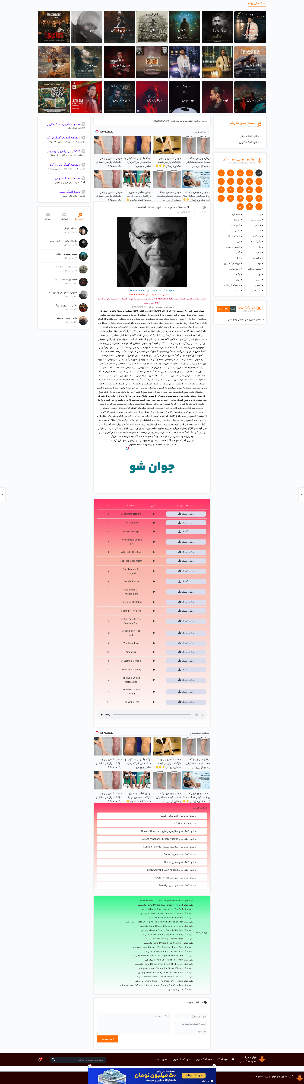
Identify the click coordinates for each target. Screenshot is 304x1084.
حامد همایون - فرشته (67, 318)
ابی (238, 242)
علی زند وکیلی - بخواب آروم (63, 241)
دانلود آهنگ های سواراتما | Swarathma (175, 878)
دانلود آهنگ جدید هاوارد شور (131, 985)
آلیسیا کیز (256, 291)
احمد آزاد (236, 214)
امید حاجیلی (255, 220)
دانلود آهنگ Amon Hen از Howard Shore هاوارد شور (170, 917)
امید (259, 231)
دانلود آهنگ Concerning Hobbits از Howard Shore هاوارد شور (166, 926)
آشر (238, 252)
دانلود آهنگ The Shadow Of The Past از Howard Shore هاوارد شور (164, 976)
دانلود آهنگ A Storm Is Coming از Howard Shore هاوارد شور (167, 913)
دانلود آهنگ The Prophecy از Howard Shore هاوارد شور (169, 960)
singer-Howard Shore (174, 900)
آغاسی (258, 285)
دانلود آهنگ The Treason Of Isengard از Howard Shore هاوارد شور (164, 981)
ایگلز (238, 274)
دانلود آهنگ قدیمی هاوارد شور (181, 989)
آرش (238, 258)
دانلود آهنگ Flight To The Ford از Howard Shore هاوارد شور (167, 930)
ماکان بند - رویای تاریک (66, 305)
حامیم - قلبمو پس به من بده (63, 292)
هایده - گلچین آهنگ (185, 823)
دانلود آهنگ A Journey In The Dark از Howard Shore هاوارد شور (165, 905)
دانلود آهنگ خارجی (249, 142)
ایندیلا (258, 252)
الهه (259, 263)
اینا (260, 214)
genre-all (189, 900)
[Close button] (214, 1066)
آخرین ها (79, 219)
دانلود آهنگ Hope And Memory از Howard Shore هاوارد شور (167, 934)
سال (220, 309)
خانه (204, 121)
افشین (258, 225)
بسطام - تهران (70, 228)
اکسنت (236, 220)
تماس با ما (162, 1059)
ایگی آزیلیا (256, 242)
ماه (226, 309)
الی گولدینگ (234, 236)
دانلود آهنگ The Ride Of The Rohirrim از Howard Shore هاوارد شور (164, 964)
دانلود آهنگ (187, 514)
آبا (260, 247)
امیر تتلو (257, 236)
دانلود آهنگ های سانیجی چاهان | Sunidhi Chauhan (168, 831)
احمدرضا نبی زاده (232, 285)
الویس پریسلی (233, 247)
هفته (232, 309)
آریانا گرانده (234, 269)
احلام (237, 231)
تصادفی (64, 219)
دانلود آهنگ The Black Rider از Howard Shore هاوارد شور (168, 943)
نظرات (48, 219)
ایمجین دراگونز (254, 269)
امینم (237, 291)
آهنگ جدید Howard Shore (151, 900)
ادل (259, 274)
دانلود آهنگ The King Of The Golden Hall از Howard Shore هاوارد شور (162, 955)
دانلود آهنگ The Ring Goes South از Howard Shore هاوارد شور (165, 972)
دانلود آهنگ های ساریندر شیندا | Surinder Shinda (169, 847)
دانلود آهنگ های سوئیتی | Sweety (177, 885)
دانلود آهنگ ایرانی (249, 136)
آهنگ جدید (200, 299)
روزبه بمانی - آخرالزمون (66, 267)
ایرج (238, 280)
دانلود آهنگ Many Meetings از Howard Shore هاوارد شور (168, 938)
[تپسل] (89, 1066)
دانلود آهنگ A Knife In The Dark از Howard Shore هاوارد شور (166, 909)
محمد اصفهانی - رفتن (66, 254)
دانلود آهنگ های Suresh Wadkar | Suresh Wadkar (168, 839)
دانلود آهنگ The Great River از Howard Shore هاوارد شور (168, 951)
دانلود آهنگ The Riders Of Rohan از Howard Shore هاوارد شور (166, 968)
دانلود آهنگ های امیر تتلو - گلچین (178, 816)
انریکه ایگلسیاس (232, 263)
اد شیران (257, 258)
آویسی (258, 280)
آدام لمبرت (235, 225)
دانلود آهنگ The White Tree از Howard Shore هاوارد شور (168, 985)
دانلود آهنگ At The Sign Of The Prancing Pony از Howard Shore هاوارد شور (159, 922)
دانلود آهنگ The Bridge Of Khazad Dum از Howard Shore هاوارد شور (163, 947)
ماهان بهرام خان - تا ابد (66, 280)
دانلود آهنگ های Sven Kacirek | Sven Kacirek (171, 870)
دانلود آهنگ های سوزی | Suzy (180, 862)
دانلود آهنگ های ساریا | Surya (180, 854)
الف (259, 173)
